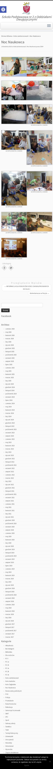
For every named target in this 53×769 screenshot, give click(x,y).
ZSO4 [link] (41, 46)
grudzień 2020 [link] (10, 520)
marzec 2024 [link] (9, 413)
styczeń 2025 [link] (9, 384)
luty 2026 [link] (8, 342)
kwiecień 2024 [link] (9, 410)
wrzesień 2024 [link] (9, 397)
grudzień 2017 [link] (10, 624)
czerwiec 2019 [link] (9, 569)
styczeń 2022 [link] (9, 485)
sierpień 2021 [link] (9, 501)
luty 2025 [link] (8, 381)
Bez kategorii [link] (9, 649)
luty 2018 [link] (8, 618)
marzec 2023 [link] (9, 449)
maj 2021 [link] (8, 507)
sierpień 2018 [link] (9, 601)
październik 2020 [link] (10, 523)
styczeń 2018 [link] (9, 621)
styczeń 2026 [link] (9, 345)
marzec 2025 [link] (9, 377)
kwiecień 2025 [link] (9, 374)
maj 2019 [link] (8, 572)
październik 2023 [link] (10, 429)
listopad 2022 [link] (9, 462)
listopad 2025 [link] (9, 351)
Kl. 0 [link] (6, 658)
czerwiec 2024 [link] (9, 403)
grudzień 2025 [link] (10, 348)
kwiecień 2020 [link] (9, 540)
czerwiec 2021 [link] (9, 504)
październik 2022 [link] (10, 465)
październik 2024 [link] (10, 394)
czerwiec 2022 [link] (9, 475)
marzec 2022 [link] (9, 478)
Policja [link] (7, 697)
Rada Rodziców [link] (10, 704)
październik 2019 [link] (10, 556)
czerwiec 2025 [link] (9, 368)
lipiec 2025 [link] (8, 364)
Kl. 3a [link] (7, 675)
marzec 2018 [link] (9, 614)
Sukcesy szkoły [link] (10, 723)
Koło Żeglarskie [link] (10, 684)
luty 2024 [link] (8, 416)
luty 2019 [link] (8, 582)
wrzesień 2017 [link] (9, 634)
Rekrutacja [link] (9, 707)
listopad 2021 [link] (9, 491)
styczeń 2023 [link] (9, 455)
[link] (3, 9)
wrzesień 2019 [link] (9, 559)
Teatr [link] (7, 730)
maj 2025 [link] (8, 371)
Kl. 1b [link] (7, 665)
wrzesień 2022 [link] (9, 468)
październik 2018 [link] (10, 595)
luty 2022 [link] (8, 481)
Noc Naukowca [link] (31, 46)
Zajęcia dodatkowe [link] (11, 753)
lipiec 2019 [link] (8, 566)
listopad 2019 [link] (9, 553)
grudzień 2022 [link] (10, 459)
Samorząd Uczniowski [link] (12, 710)
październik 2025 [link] (10, 355)
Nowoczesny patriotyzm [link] (13, 691)
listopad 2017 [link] (9, 627)
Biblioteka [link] (8, 652)
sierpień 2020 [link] (9, 530)
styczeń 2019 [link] (9, 585)
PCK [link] (6, 694)
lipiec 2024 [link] (8, 400)
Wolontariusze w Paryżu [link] (39, 293)
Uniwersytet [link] (9, 736)
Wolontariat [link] (9, 746)
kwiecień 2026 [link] (9, 335)
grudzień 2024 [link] (10, 387)
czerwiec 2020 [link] (9, 533)
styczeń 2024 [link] (9, 420)
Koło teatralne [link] (10, 681)
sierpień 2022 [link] (9, 472)
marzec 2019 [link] (9, 579)
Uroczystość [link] (9, 740)
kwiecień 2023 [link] (9, 446)
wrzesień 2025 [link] (9, 358)
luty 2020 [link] (8, 543)
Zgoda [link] (26, 765)
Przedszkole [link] (9, 701)
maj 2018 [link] (8, 608)
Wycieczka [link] (8, 749)
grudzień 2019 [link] (10, 549)
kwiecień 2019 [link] (9, 575)
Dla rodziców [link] (9, 655)
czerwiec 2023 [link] (9, 439)
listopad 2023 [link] (9, 426)
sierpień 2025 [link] (9, 361)
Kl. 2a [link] (7, 668)
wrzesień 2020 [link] (9, 527)
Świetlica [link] (8, 727)
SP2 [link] (6, 717)
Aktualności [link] (9, 645)
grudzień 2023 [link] (10, 423)
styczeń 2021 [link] (9, 517)
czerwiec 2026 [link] (9, 329)
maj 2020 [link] (8, 536)
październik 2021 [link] (10, 494)
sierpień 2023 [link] (9, 436)
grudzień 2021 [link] (10, 488)
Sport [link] (7, 720)
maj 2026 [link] (8, 332)
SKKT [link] (7, 714)
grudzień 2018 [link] (10, 588)
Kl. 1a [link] (7, 662)
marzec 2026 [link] (9, 339)
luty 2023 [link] (8, 452)
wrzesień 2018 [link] (9, 598)
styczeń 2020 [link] (9, 546)
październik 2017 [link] (10, 630)
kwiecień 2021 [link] (9, 510)
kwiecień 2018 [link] (9, 611)
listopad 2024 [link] (9, 390)
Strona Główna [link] (6, 36)
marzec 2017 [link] (9, 637)
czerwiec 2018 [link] (9, 605)
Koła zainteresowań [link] (21, 36)
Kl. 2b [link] (7, 671)
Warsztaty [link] (8, 743)
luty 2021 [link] (8, 514)
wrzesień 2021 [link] (9, 497)
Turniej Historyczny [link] (11, 733)
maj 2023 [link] (8, 442)
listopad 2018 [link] (9, 592)
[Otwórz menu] (49, 26)
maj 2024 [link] (8, 407)
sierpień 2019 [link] (9, 562)
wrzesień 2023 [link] (9, 433)
